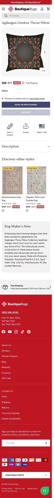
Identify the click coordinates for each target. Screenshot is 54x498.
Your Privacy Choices (9, 491)
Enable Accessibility (11, 418)
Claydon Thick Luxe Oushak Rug (35, 199)
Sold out (26, 112)
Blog (4, 362)
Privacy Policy (7, 489)
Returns (5, 407)
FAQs (4, 396)
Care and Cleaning (10, 413)
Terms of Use (19, 489)
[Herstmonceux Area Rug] (12, 180)
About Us (6, 345)
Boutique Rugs (12, 484)
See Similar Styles (37, 98)
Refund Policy (32, 489)
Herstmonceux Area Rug (11, 199)
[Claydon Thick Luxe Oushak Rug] (36, 180)
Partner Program (10, 356)
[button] (48, 9)
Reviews (6, 350)
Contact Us (7, 391)
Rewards (6, 367)
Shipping (6, 402)
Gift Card (6, 378)
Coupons (6, 373)
